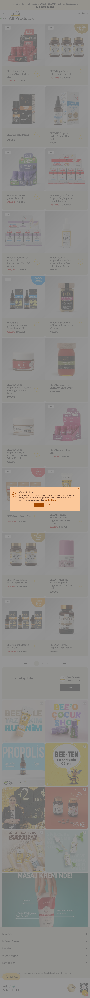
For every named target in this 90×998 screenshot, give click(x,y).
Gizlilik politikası (50, 500)
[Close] (78, 488)
